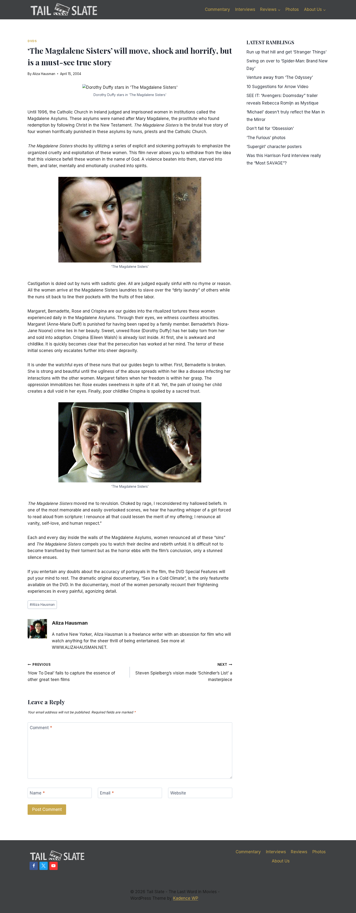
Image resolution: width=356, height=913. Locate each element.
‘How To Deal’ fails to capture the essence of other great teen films (71, 672)
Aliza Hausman (43, 74)
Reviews (299, 851)
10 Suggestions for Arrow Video (277, 86)
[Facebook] (34, 866)
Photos (292, 9)
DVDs (32, 41)
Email (107, 793)
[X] (43, 866)
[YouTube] (53, 866)
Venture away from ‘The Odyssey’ (280, 77)
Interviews (245, 9)
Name (37, 793)
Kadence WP (185, 898)
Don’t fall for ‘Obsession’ (270, 128)
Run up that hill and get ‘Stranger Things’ (286, 52)
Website (178, 793)
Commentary (217, 9)
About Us (281, 861)
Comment (41, 727)
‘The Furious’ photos (266, 137)
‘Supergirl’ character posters (274, 146)
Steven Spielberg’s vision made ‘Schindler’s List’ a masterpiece (183, 672)
